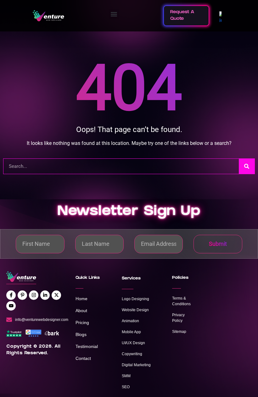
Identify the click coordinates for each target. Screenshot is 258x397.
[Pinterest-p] (22, 295)
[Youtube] (11, 306)
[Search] (247, 166)
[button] (114, 14)
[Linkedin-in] (45, 295)
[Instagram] (33, 295)
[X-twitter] (56, 295)
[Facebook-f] (11, 295)
